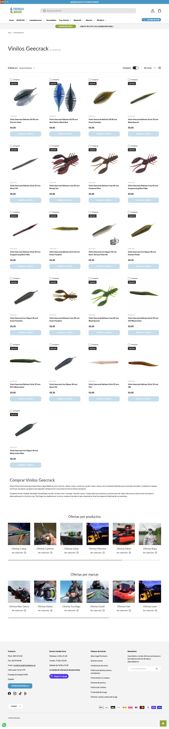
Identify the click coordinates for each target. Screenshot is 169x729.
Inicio (9, 32)
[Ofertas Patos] (124, 534)
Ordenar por (13, 68)
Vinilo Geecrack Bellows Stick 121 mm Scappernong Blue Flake (25, 253)
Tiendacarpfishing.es (20, 686)
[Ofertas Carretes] (45, 534)
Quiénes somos (97, 661)
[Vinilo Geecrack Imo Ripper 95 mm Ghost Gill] (65, 362)
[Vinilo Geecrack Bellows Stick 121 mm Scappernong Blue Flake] (25, 230)
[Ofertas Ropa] (150, 534)
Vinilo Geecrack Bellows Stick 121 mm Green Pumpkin (64, 253)
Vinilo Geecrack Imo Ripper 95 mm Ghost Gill (63, 385)
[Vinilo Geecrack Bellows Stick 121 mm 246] (104, 362)
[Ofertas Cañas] (19, 534)
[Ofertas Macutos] (97, 534)
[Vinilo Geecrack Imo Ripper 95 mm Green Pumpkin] (25, 296)
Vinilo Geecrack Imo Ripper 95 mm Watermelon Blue (24, 451)
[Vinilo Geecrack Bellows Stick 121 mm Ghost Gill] (25, 163)
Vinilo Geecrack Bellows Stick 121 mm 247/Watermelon (143, 319)
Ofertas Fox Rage (71, 606)
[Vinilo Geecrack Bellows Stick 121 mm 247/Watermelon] (143, 296)
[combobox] (88, 10)
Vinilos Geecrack (18, 32)
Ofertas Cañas (19, 548)
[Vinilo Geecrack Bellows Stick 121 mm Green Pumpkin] (65, 230)
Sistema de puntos (98, 682)
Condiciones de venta (99, 665)
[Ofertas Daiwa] (45, 592)
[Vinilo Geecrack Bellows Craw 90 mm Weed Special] (104, 296)
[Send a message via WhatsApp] (4, 725)
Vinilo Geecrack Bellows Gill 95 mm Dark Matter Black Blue (63, 120)
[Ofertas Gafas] (71, 534)
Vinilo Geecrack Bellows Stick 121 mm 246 (104, 385)
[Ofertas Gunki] (97, 592)
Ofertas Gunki (97, 606)
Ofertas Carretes (45, 548)
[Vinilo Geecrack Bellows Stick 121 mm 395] (143, 362)
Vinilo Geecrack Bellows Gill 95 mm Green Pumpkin (103, 120)
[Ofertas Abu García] (19, 592)
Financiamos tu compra (100, 678)
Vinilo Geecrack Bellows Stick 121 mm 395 (143, 385)
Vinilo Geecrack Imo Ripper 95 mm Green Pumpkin (24, 319)
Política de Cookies (98, 687)
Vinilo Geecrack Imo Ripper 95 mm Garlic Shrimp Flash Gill (103, 253)
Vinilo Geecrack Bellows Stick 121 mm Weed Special (143, 120)
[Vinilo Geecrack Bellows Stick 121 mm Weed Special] (143, 97)
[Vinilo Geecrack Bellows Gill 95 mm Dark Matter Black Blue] (65, 97)
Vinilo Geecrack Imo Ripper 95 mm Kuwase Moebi (142, 253)
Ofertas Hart (123, 606)
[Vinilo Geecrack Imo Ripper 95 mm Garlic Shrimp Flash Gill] (104, 230)
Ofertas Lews (150, 606)
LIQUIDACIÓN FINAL (66, 26)
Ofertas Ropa (150, 548)
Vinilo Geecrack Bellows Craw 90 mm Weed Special (104, 319)
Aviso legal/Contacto (99, 656)
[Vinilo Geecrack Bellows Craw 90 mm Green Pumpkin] (65, 296)
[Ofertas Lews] (150, 592)
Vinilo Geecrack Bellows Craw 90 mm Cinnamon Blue (104, 187)
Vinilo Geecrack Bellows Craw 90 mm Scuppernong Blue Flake (143, 187)
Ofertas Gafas (71, 548)
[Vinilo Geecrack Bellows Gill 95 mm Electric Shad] (25, 97)
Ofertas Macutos (97, 548)
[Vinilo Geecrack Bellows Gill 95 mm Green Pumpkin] (104, 97)
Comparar (127, 68)
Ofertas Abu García (19, 606)
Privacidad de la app (99, 692)
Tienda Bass (16, 718)
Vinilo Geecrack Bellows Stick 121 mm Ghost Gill (25, 187)
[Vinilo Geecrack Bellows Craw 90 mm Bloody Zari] (65, 163)
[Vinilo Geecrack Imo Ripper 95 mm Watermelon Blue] (25, 428)
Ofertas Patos (124, 548)
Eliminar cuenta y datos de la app (104, 697)
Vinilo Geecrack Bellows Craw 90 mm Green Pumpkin (64, 319)
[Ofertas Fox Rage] (71, 592)
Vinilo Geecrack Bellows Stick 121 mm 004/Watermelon (25, 385)
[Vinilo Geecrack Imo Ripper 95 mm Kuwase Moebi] (143, 230)
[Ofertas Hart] (124, 592)
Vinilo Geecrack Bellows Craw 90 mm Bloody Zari (64, 187)
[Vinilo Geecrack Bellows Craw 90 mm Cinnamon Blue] (104, 163)
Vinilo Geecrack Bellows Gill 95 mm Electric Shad (24, 120)
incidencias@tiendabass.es (24, 665)
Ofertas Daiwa (45, 606)
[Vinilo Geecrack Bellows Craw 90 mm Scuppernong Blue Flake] (143, 163)
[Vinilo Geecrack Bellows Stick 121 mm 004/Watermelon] (25, 362)
